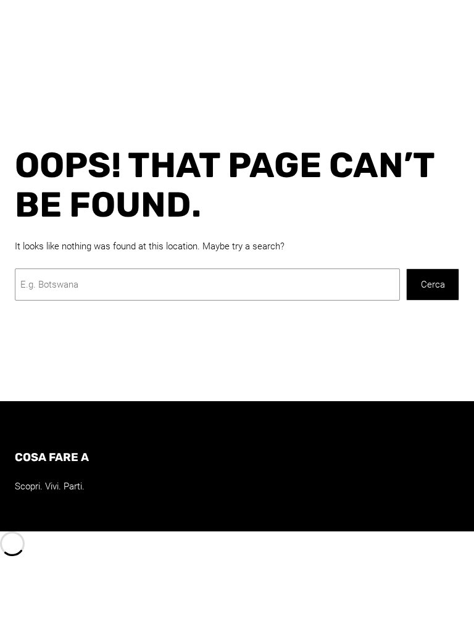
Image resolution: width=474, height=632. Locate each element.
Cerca (433, 284)
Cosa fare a (52, 457)
